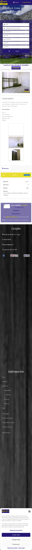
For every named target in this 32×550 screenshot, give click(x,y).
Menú (17, 2)
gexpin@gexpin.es (8, 244)
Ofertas (8, 395)
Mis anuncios (16, 213)
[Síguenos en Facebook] (4, 256)
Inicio (3, 377)
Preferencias (16, 544)
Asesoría (6, 399)
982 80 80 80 (7, 239)
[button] (29, 511)
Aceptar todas (16, 535)
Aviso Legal (22, 548)
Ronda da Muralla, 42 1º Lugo (12, 234)
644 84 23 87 (20, 207)
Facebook (16, 210)
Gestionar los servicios (16, 530)
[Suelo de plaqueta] (16, 129)
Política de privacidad (8, 422)
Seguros (6, 403)
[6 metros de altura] (16, 155)
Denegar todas (16, 539)
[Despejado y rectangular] (16, 142)
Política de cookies (12, 548)
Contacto (4, 381)
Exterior (6, 168)
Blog (3, 408)
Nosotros (5, 386)
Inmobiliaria (7, 390)
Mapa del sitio (6, 432)
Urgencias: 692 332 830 (10, 249)
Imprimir (16, 68)
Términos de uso (7, 427)
